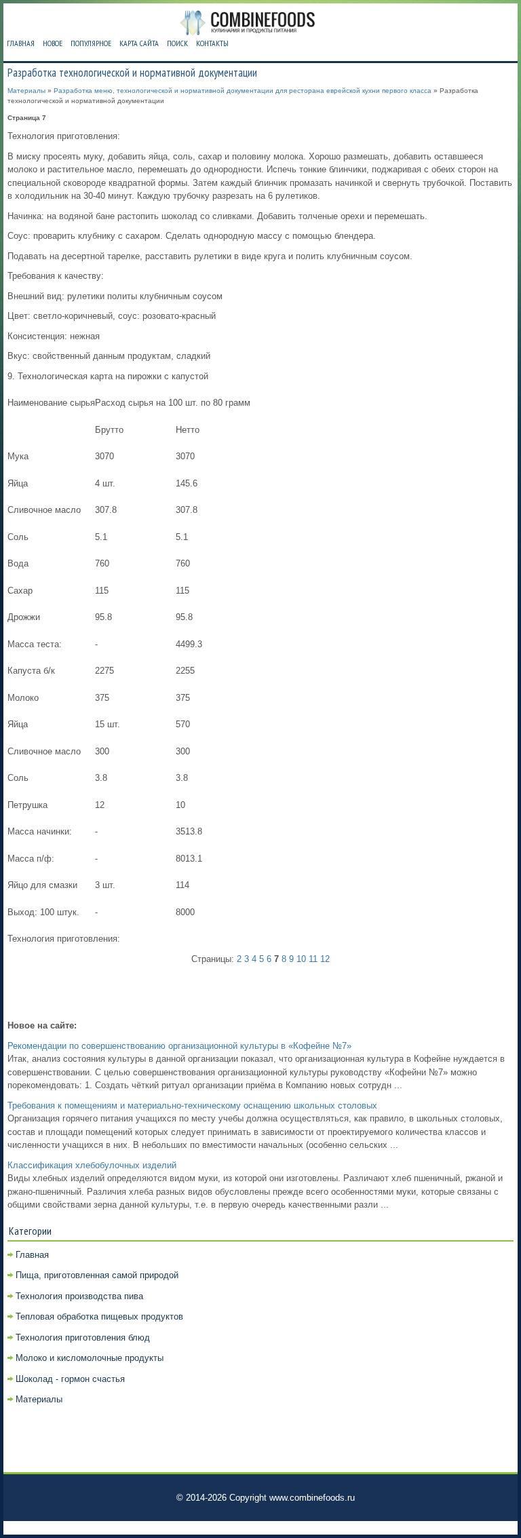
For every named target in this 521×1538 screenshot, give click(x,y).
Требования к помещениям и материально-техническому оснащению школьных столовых (192, 1105)
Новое (52, 43)
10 (301, 959)
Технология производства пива (79, 1296)
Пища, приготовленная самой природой (97, 1275)
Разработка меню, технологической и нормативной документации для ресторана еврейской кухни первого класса (242, 90)
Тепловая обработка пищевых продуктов (99, 1316)
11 (313, 959)
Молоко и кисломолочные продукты (89, 1358)
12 (325, 959)
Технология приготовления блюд (83, 1337)
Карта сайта (139, 43)
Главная (21, 43)
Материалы (26, 90)
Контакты (212, 43)
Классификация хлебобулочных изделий (91, 1165)
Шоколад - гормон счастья (70, 1379)
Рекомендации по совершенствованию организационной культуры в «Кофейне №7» (179, 1046)
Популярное (91, 43)
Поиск (177, 43)
